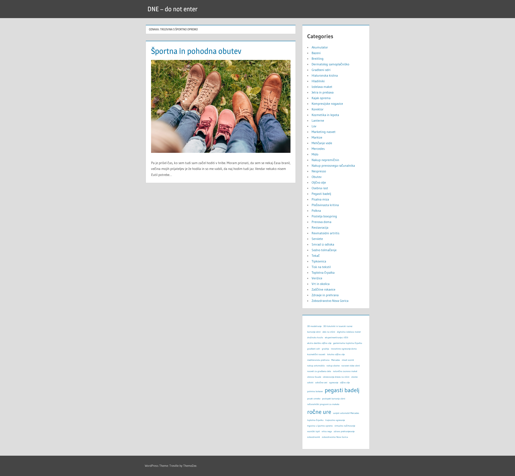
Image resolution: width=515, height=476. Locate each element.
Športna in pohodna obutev (196, 51)
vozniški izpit (313, 431)
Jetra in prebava (323, 92)
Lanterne (318, 120)
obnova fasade (314, 377)
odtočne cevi (321, 382)
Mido (315, 154)
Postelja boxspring (324, 216)
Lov (314, 126)
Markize (317, 137)
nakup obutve (333, 365)
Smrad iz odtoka (323, 244)
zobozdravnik (313, 437)
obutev (354, 377)
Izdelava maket (322, 87)
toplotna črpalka (315, 420)
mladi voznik (348, 360)
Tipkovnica (319, 261)
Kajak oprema (321, 98)
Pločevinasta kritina (325, 205)
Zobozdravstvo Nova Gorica (330, 301)
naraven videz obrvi (350, 365)
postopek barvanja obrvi (333, 398)
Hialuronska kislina (325, 75)
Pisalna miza (320, 199)
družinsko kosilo (315, 337)
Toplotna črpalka (323, 272)
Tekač (316, 256)
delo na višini (328, 332)
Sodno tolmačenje (324, 250)
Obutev (316, 177)
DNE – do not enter (172, 9)
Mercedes (318, 149)
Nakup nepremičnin (325, 160)
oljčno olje (345, 382)
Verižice (317, 278)
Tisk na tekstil (321, 267)
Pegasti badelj (321, 194)
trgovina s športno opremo (320, 426)
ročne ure (319, 411)
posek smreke (313, 398)
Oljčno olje (319, 182)
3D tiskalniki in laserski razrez (337, 326)
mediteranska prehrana (318, 360)
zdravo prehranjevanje (344, 431)
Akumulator (320, 47)
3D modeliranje (314, 326)
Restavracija (320, 227)
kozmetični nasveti (316, 354)
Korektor (317, 109)
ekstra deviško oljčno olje (319, 343)
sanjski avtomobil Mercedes (346, 413)
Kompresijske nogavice (327, 104)
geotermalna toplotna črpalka (347, 343)
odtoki (310, 382)
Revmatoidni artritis (325, 233)
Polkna (316, 211)
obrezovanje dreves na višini (336, 377)
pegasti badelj (342, 390)
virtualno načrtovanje (345, 426)
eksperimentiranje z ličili (336, 337)
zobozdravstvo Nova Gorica (335, 437)
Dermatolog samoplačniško (330, 64)
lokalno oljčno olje (336, 354)
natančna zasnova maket (345, 371)
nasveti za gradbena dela (319, 371)
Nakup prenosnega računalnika (333, 165)
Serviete (317, 239)
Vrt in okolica (321, 284)
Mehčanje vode (322, 143)
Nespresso (319, 171)
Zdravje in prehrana (325, 295)
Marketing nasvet (324, 132)
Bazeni (316, 53)
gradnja (325, 348)
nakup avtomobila (316, 365)
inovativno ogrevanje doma (344, 348)
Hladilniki (318, 81)
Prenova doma (321, 222)
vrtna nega (327, 431)
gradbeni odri (313, 348)
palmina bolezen (315, 391)
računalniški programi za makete (323, 404)
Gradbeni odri (321, 70)
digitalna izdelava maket (349, 332)
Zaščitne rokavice (323, 289)
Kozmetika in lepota (325, 115)
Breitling (317, 59)
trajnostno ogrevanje (335, 420)
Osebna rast (320, 188)
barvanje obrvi (314, 332)
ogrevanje (333, 382)
